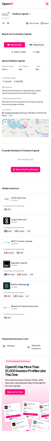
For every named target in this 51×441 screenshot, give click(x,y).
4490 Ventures (18, 198)
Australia (10, 274)
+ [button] (5, 122)
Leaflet (46, 136)
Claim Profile (34, 23)
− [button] (5, 125)
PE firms (11, 346)
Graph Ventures (19, 219)
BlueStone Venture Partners (24, 306)
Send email (16, 44)
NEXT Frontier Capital (21, 241)
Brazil (9, 231)
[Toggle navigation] (47, 4)
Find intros (38, 44)
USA (9, 209)
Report (46, 23)
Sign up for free (15, 392)
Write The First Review (27, 169)
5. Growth (7, 81)
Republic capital (19, 263)
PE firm (5, 69)
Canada (21, 231)
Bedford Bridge (18, 284)
